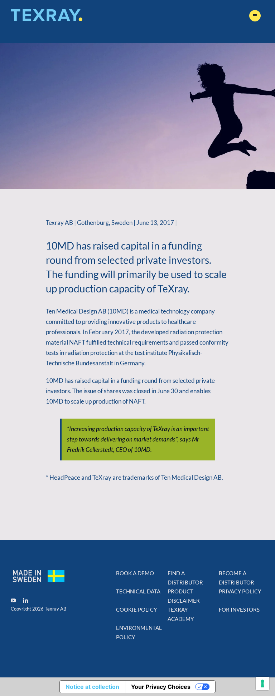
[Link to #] (255, 15)
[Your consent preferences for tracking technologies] (262, 683)
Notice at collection (92, 686)
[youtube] (13, 600)
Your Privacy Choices (160, 686)
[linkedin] (25, 600)
